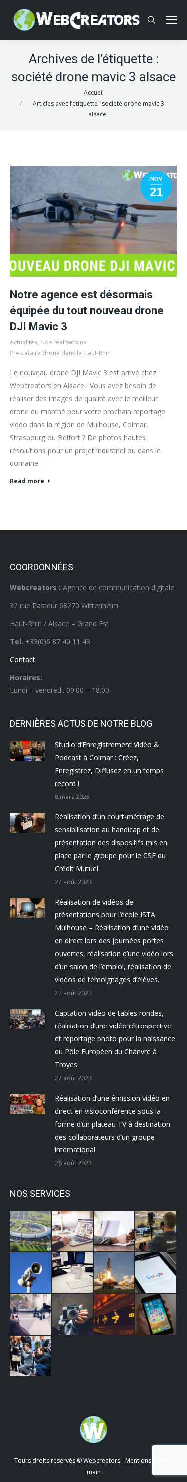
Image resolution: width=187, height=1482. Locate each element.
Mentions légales (149, 1460)
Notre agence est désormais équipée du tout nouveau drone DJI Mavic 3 (87, 310)
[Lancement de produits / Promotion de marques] (115, 1273)
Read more (27, 481)
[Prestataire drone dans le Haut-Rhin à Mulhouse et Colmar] (31, 1232)
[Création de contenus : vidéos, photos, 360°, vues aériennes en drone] (31, 1315)
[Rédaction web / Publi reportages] (73, 1273)
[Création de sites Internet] (73, 1232)
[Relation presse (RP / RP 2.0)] (31, 1356)
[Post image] (27, 751)
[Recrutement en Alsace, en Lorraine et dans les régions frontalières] (115, 1232)
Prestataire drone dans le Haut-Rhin (60, 353)
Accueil (94, 92)
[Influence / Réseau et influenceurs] (73, 1315)
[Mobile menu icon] (171, 20)
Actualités (23, 342)
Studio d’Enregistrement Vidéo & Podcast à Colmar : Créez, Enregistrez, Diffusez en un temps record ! (109, 764)
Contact (22, 659)
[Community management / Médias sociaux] (156, 1315)
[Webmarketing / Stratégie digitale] (115, 1315)
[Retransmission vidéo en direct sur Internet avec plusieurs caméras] (156, 1232)
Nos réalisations (63, 342)
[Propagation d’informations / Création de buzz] (31, 1273)
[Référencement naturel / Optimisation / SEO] (156, 1273)
